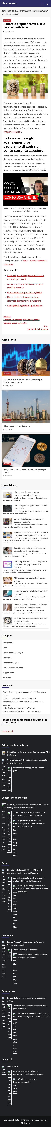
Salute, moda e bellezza (13, 668)
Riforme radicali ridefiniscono (16, 426)
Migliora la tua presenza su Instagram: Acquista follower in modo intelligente (31, 823)
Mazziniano (9, 3)
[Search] (46, 4)
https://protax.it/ (12, 131)
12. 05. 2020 (10, 31)
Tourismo (7, 677)
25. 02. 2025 (9, 385)
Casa (5, 648)
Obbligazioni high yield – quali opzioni (24, 305)
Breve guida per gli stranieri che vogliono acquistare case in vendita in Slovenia (33, 889)
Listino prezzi (7, 731)
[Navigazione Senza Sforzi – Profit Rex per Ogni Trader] (26, 450)
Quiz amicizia (12, 1066)
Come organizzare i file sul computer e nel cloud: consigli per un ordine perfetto (30, 564)
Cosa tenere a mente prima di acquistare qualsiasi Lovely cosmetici (21, 319)
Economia (7, 20)
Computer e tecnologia (13, 653)
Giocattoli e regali (11, 663)
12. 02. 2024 (9, 476)
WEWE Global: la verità (37, 328)
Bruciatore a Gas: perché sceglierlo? (24, 292)
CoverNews (39, 1120)
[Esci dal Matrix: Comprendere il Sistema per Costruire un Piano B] (26, 360)
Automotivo (8, 643)
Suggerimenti (9, 672)
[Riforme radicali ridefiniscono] (26, 406)
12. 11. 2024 (8, 429)
